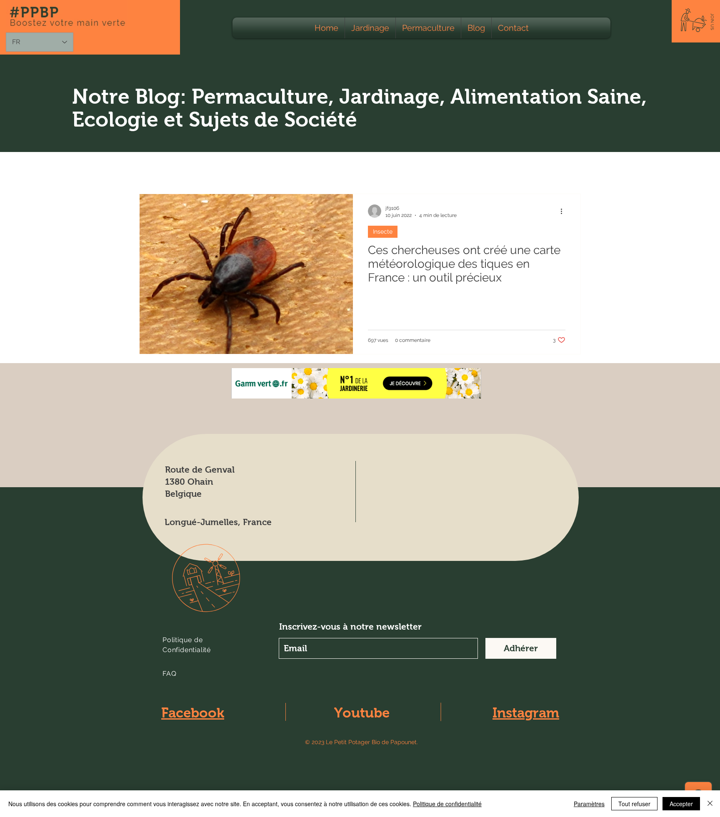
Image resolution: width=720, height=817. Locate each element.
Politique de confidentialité (447, 804)
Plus (501, 168)
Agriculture (261, 168)
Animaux (308, 168)
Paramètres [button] (589, 804)
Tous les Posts (161, 168)
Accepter (681, 804)
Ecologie (213, 168)
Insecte (382, 231)
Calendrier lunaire (415, 168)
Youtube (362, 712)
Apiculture (355, 168)
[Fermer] (710, 803)
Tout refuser (634, 804)
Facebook (192, 712)
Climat (468, 168)
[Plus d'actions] (564, 211)
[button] (712, 21)
